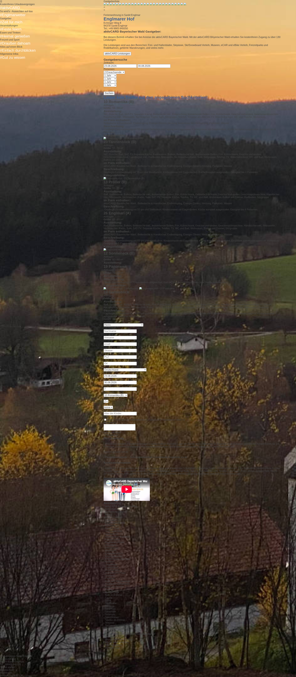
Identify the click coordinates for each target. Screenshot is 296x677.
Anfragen (109, 105)
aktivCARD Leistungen (117, 53)
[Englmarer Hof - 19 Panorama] (121, 288)
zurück (107, 319)
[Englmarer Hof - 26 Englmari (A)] (122, 249)
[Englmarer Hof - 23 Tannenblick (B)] (124, 178)
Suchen (109, 93)
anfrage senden (112, 432)
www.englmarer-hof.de (116, 452)
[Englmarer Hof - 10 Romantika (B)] (123, 138)
